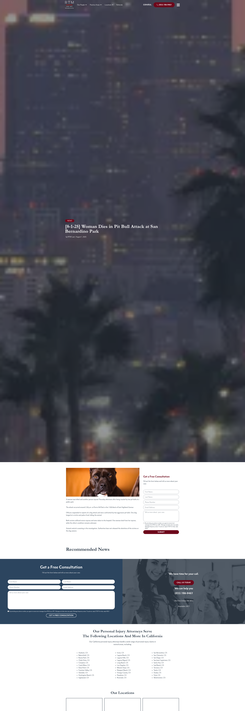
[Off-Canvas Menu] (178, 5)
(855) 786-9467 (184, 593)
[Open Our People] (86, 5)
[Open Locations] (112, 5)
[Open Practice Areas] (101, 5)
